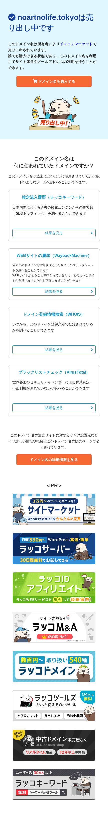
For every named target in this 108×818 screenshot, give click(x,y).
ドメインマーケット (76, 44)
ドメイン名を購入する (56, 81)
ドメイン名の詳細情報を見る (54, 460)
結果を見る (54, 233)
